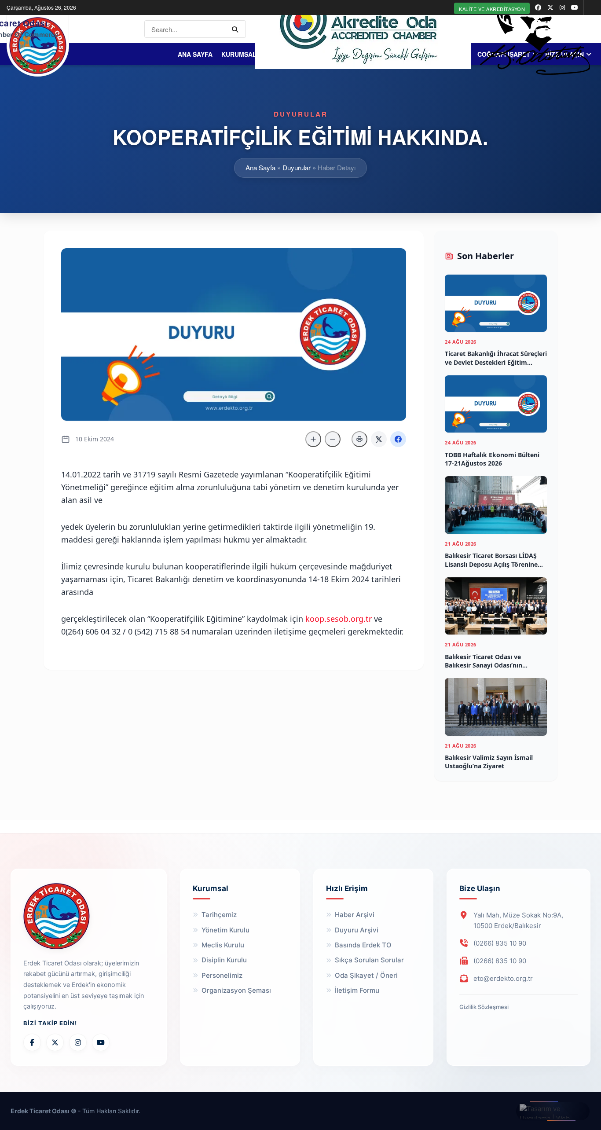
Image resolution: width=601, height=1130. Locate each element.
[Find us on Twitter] (550, 7)
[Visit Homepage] (37, 45)
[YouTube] (101, 1042)
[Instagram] (78, 1042)
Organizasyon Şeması (236, 990)
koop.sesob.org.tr (338, 618)
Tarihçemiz (219, 914)
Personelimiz (222, 975)
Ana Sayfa (195, 54)
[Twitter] (55, 1042)
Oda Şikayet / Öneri (366, 975)
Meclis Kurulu (223, 945)
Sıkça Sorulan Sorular (369, 960)
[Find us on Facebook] (538, 7)
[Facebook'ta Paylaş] (398, 439)
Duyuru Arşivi (356, 930)
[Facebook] (32, 1042)
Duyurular (296, 167)
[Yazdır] (359, 439)
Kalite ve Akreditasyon (492, 8)
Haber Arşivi (354, 914)
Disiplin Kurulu (224, 960)
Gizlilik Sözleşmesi (484, 1006)
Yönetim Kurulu (225, 930)
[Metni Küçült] (333, 439)
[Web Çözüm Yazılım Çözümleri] (552, 1111)
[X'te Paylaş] (379, 439)
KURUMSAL (239, 54)
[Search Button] (236, 29)
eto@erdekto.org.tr (503, 978)
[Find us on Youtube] (574, 7)
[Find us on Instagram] (562, 7)
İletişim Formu (357, 990)
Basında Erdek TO (363, 945)
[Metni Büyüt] (313, 439)
